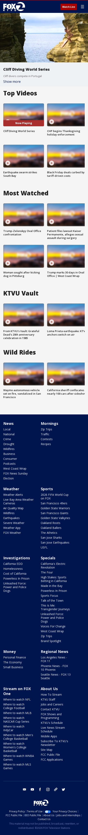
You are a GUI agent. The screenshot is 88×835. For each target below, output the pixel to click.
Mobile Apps (49, 736)
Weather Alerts (13, 495)
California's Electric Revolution (53, 565)
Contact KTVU (50, 709)
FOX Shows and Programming (51, 716)
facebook (40, 789)
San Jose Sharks (51, 538)
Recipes (46, 444)
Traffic (45, 434)
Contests (47, 439)
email (24, 789)
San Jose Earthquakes (55, 542)
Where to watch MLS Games (17, 766)
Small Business (13, 667)
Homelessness (13, 569)
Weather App (11, 528)
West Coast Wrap (14, 468)
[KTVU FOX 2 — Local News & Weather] (15, 6)
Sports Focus (49, 596)
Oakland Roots (50, 523)
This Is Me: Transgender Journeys (55, 607)
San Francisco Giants (54, 513)
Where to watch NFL (17, 699)
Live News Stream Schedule (53, 729)
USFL (44, 547)
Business (9, 454)
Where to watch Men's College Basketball (18, 737)
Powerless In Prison (16, 578)
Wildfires (9, 449)
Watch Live (68, 7)
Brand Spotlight (51, 641)
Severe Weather (13, 523)
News (8, 423)
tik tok (55, 789)
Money (9, 651)
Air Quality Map (13, 508)
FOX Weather (12, 533)
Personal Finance (14, 657)
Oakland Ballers (51, 528)
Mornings (49, 423)
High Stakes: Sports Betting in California (54, 579)
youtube (32, 789)
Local (6, 429)
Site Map (46, 750)
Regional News (54, 651)
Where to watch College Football (14, 706)
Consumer (10, 459)
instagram (48, 789)
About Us (49, 688)
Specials (48, 557)
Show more (12, 81)
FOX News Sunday (15, 473)
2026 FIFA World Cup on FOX (55, 496)
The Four (47, 572)
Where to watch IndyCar (13, 728)
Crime (7, 439)
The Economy (12, 662)
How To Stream (51, 694)
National (9, 434)
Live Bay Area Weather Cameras (18, 501)
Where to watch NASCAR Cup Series (16, 719)
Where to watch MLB (17, 713)
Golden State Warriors (55, 508)
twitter (63, 789)
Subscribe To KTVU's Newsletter (54, 743)
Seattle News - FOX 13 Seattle (56, 676)
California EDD (13, 564)
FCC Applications (52, 759)
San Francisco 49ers (54, 503)
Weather (11, 488)
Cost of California (14, 573)
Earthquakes (11, 518)
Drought (8, 444)
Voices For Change (53, 626)
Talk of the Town (52, 600)
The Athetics (49, 533)
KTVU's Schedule (52, 723)
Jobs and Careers (52, 704)
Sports (47, 488)
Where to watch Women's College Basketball (14, 747)
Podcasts (9, 464)
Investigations (16, 557)
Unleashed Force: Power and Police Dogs (14, 587)
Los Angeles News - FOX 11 (54, 659)
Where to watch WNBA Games (18, 757)
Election (8, 478)
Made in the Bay (51, 586)
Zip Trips (46, 429)
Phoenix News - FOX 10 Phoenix (54, 668)
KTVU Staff (48, 699)
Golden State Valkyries (55, 518)
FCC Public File (50, 755)
